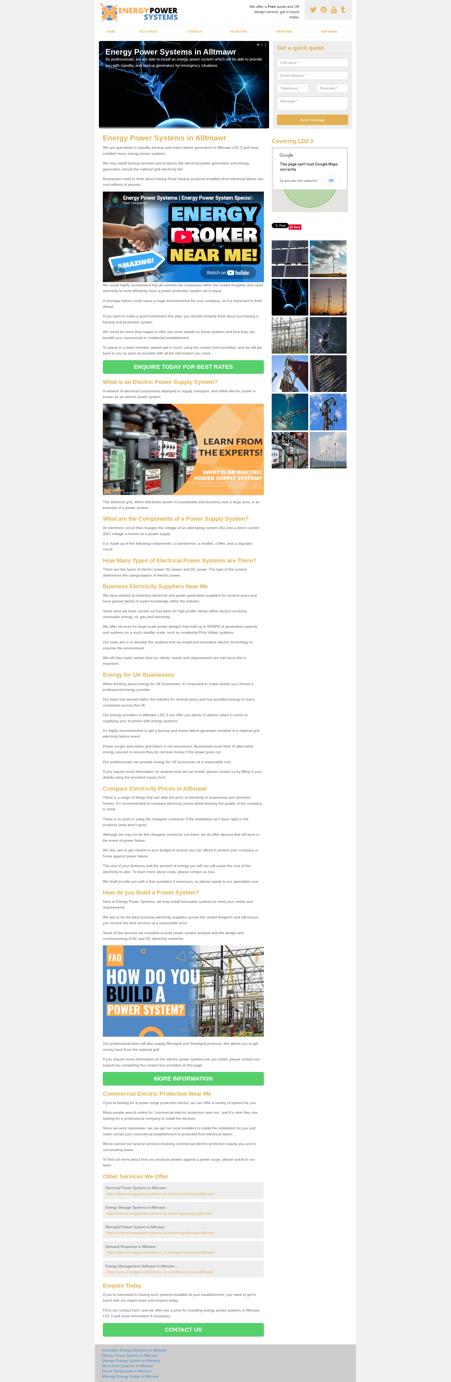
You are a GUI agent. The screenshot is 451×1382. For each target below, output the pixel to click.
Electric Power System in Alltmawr (130, 1355)
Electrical (149, 31)
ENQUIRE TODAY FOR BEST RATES (183, 367)
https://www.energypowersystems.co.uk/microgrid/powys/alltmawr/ (160, 1233)
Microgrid (238, 31)
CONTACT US (183, 1329)
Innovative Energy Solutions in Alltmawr (134, 1350)
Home (111, 31)
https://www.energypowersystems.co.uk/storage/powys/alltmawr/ (159, 1213)
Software (329, 31)
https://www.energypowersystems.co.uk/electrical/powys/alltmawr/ (160, 1194)
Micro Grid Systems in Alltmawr (127, 1366)
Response (284, 31)
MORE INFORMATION (183, 1078)
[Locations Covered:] (101, 4)
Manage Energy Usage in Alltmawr (130, 1376)
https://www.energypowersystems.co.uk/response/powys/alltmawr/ (160, 1252)
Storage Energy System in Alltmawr (131, 1361)
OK (331, 181)
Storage (194, 31)
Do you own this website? (299, 181)
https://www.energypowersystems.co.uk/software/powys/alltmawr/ (160, 1272)
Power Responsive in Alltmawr (127, 1371)
